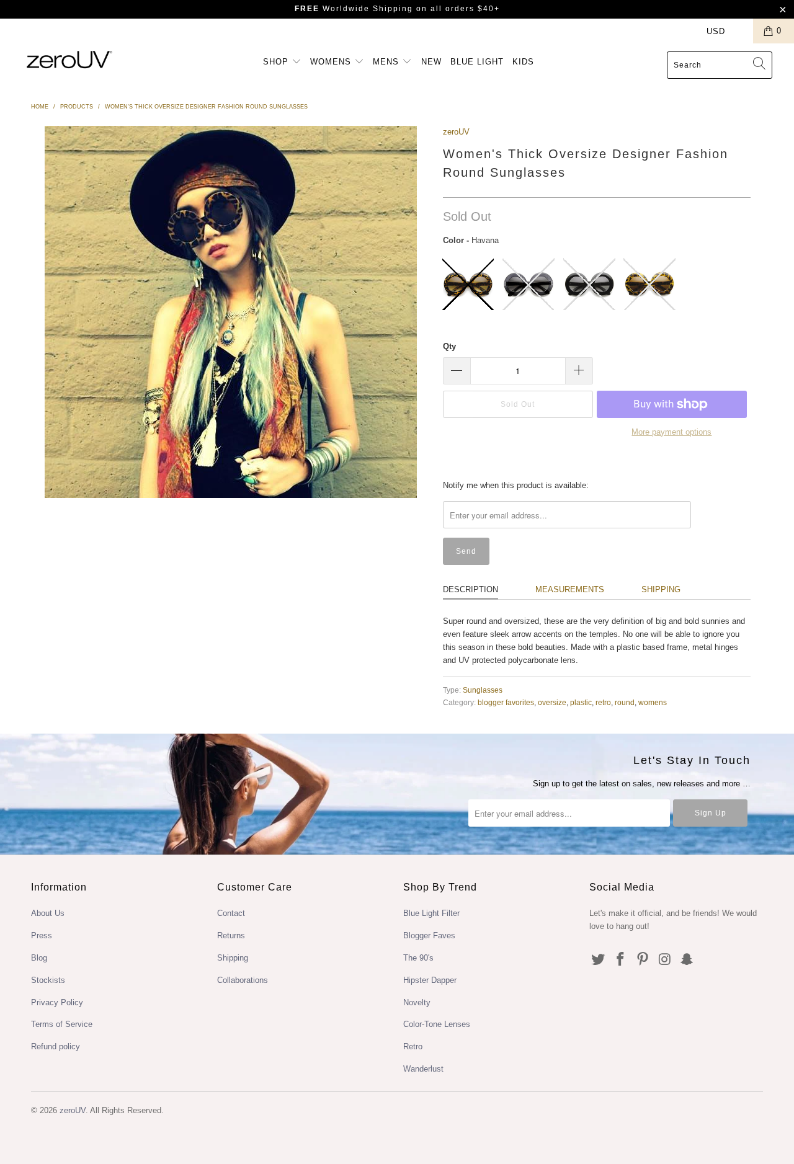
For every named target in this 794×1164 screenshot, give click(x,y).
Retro (412, 1046)
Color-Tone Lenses (436, 1024)
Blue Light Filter (431, 913)
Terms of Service (61, 1024)
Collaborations (242, 980)
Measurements (569, 589)
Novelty (416, 1002)
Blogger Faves (429, 935)
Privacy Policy (57, 1002)
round (625, 702)
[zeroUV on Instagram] (665, 960)
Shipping (660, 589)
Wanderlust (423, 1068)
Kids (523, 61)
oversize (552, 702)
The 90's (418, 957)
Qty (449, 346)
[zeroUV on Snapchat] (687, 960)
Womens (332, 61)
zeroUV (456, 131)
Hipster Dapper (430, 980)
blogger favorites (506, 702)
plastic (581, 702)
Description (470, 589)
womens (652, 702)
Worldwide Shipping (354, 8)
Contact (231, 913)
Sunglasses (482, 690)
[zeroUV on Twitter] (598, 960)
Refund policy (55, 1046)
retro (603, 702)
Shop (277, 61)
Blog (39, 957)
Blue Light (477, 61)
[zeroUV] (69, 59)
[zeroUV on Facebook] (621, 960)
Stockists (48, 980)
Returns (231, 935)
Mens (387, 61)
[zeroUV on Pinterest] (642, 960)
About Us (48, 913)
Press (41, 935)
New (431, 61)
